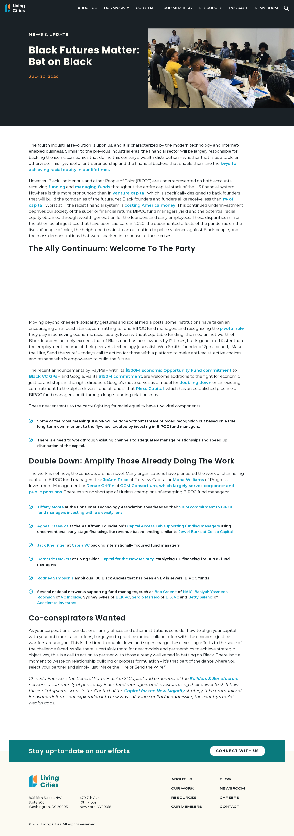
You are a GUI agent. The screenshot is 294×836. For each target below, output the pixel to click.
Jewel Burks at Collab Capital (206, 531)
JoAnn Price (115, 479)
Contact (229, 807)
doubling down (195, 382)
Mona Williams (188, 479)
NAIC (187, 591)
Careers (229, 798)
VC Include (71, 597)
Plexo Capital (150, 388)
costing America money (150, 205)
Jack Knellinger (51, 545)
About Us (87, 8)
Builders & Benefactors (214, 678)
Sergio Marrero (146, 597)
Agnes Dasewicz (52, 526)
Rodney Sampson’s (55, 578)
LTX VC (172, 597)
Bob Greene (165, 591)
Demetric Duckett (54, 559)
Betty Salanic (200, 597)
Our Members (177, 8)
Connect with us (237, 750)
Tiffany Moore (50, 507)
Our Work (114, 8)
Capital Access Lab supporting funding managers (173, 526)
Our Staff (146, 8)
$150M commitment (120, 376)
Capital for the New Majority (127, 559)
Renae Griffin (100, 485)
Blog (225, 779)
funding (56, 186)
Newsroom (266, 8)
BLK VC (123, 597)
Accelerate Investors (56, 602)
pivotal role (232, 328)
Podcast (238, 8)
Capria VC (81, 545)
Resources (210, 8)
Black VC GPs (43, 376)
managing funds (92, 186)
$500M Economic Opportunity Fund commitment (178, 370)
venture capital (129, 192)
